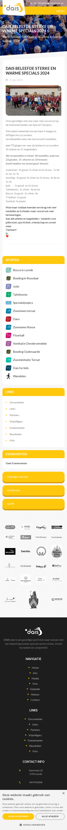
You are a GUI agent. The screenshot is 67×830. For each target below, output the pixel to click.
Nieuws (15, 37)
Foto (12, 440)
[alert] (33, 810)
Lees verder (57, 810)
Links (12, 408)
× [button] (63, 793)
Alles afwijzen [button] (50, 816)
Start (5, 37)
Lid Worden (13, 490)
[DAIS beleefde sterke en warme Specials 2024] (33, 100)
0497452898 (40, 3)
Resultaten (15, 434)
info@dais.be (56, 3)
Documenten (17, 402)
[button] (33, 824)
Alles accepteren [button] (18, 816)
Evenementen (17, 427)
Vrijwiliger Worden (17, 476)
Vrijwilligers (16, 421)
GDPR (10, 503)
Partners (14, 415)
